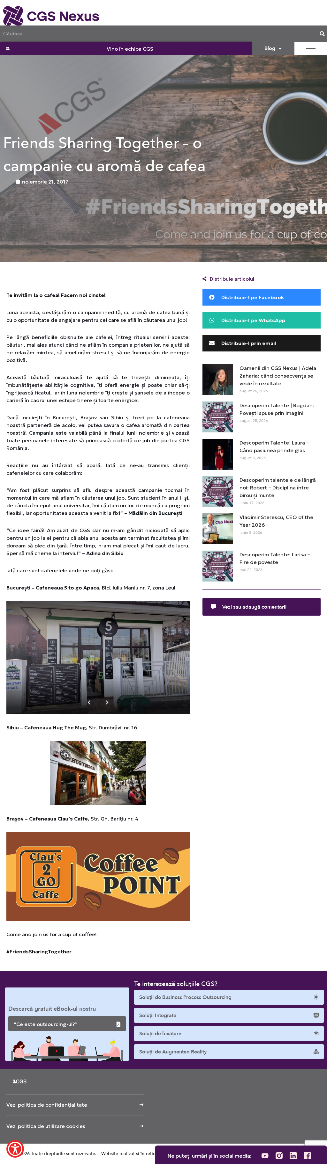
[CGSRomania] (307, 1156)
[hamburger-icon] (310, 48)
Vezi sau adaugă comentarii (254, 607)
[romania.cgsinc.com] (51, 16)
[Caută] (322, 33)
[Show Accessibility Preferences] (15, 1149)
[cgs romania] (293, 1156)
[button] (261, 297)
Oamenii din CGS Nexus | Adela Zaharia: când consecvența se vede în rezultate (278, 376)
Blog (269, 48)
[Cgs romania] (279, 1156)
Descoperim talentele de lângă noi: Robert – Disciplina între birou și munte (278, 487)
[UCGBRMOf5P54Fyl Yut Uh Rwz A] (265, 1156)
